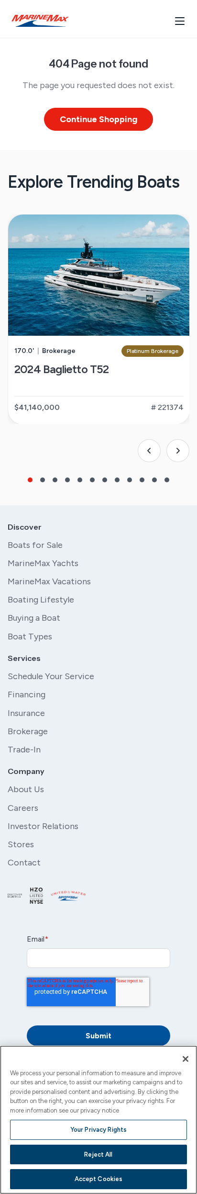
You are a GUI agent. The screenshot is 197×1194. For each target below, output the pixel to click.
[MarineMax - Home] (40, 21)
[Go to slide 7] (104, 480)
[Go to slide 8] (117, 480)
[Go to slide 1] (30, 480)
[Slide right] (177, 450)
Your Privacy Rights (98, 1129)
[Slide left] (149, 450)
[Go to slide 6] (92, 480)
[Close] (185, 1058)
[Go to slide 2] (42, 480)
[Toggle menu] (180, 21)
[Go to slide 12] (166, 480)
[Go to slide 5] (79, 480)
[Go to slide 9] (129, 480)
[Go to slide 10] (142, 480)
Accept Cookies (99, 1179)
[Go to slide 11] (154, 480)
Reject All (98, 1154)
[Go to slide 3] (55, 480)
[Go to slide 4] (67, 480)
